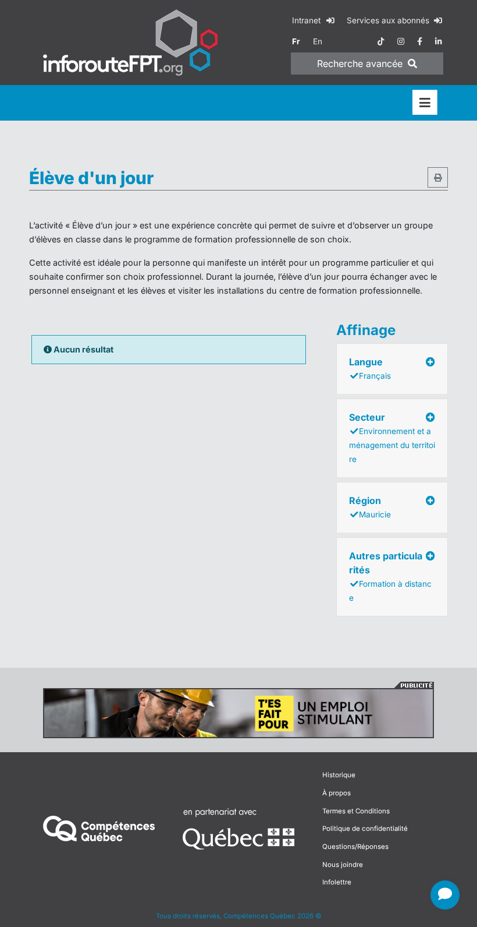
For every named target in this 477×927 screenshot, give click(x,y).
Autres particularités (390, 576)
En (317, 41)
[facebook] (420, 41)
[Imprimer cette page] (438, 177)
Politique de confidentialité (365, 828)
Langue (370, 368)
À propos (336, 793)
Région (370, 507)
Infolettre (336, 882)
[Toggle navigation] (425, 102)
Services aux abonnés (389, 20)
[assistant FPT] (445, 895)
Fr (296, 41)
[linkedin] (438, 41)
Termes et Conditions (356, 811)
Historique (338, 775)
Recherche (360, 63)
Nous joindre (342, 865)
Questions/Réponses (355, 847)
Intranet (307, 20)
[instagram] (401, 41)
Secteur (392, 437)
